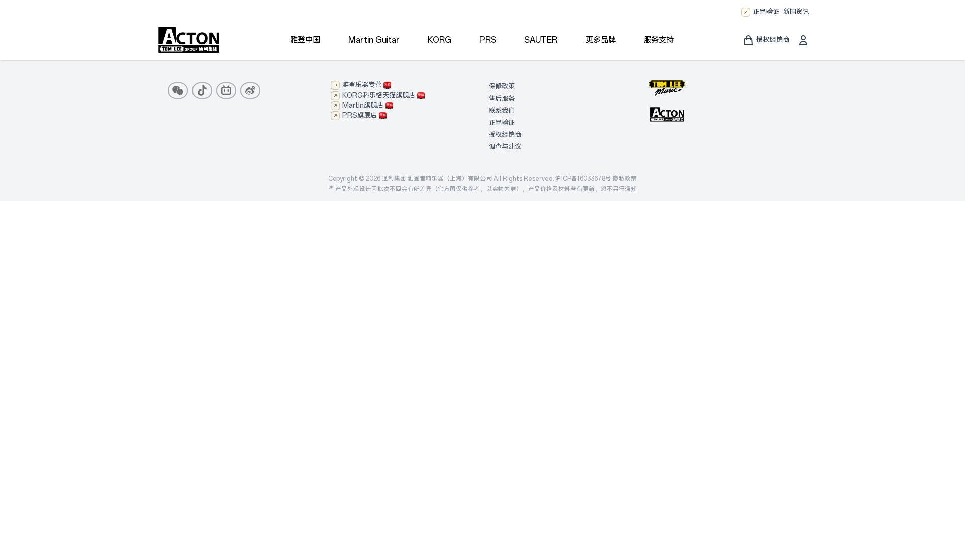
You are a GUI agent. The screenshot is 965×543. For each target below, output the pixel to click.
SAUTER (540, 40)
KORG (439, 40)
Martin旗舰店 (362, 105)
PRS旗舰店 (359, 115)
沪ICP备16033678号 (583, 179)
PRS (487, 40)
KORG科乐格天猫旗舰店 (378, 95)
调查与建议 (505, 147)
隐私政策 (625, 179)
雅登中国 (305, 40)
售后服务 (502, 99)
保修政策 (502, 86)
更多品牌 (601, 40)
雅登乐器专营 (361, 85)
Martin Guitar (374, 40)
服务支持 (659, 40)
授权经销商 (505, 135)
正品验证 (766, 12)
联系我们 (502, 111)
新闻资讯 (796, 12)
